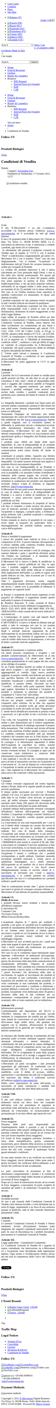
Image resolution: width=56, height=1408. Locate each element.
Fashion (11, 73)
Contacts (11, 6)
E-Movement (26, 1398)
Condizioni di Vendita (18, 1352)
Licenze (11, 1347)
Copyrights (12, 1344)
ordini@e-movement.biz (25, 1080)
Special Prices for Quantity (27, 84)
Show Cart (39, 45)
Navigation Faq (25, 171)
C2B (16, 89)
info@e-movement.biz (22, 486)
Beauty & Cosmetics (17, 75)
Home (10, 67)
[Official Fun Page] (10, 1364)
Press (10, 9)
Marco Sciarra (43, 1404)
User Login (13, 3)
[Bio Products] (4, 155)
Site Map (11, 12)
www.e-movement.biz (36, 419)
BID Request (20, 81)
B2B (16, 87)
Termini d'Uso (14, 1341)
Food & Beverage (16, 70)
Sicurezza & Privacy (17, 1350)
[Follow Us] (28, 1364)
